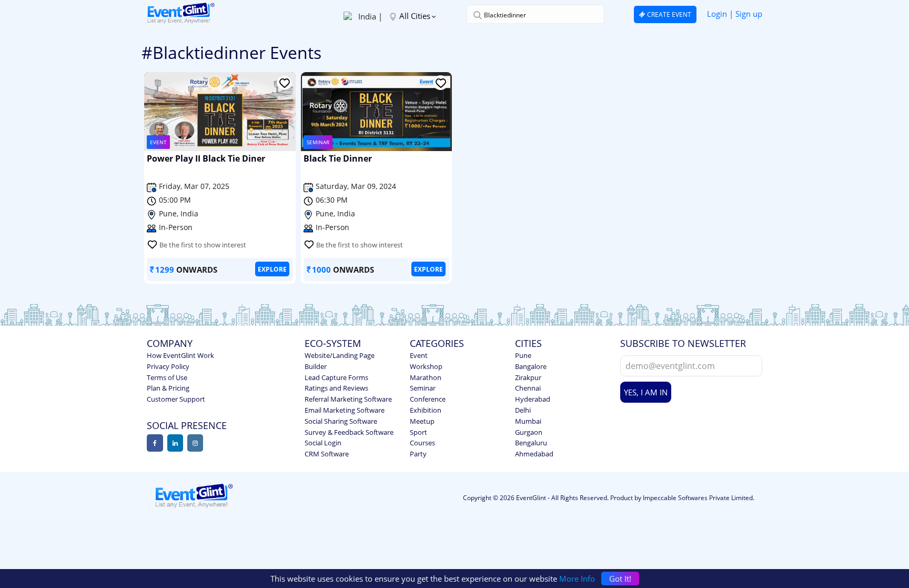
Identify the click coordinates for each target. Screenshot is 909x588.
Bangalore (531, 366)
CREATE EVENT (668, 14)
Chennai (528, 388)
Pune (523, 355)
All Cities (414, 16)
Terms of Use (167, 377)
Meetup (422, 421)
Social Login (323, 442)
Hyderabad (532, 399)
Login (717, 13)
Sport (418, 432)
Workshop (426, 366)
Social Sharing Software (341, 421)
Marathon (425, 377)
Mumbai (528, 421)
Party (418, 454)
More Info (577, 578)
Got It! (620, 578)
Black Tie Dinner (338, 159)
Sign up (748, 13)
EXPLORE (272, 269)
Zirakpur (528, 377)
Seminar (423, 388)
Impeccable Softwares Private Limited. (698, 497)
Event (419, 355)
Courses (422, 442)
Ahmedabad (534, 454)
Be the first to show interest (202, 245)
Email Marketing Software (345, 410)
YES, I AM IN (646, 392)
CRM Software (327, 454)
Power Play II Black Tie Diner (206, 159)
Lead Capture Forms (336, 377)
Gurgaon (528, 432)
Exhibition (425, 410)
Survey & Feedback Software (349, 432)
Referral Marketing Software (348, 399)
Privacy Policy (168, 366)
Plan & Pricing (168, 388)
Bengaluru (531, 442)
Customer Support (176, 399)
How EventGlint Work (180, 355)
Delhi (523, 410)
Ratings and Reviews (336, 388)
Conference (428, 399)
